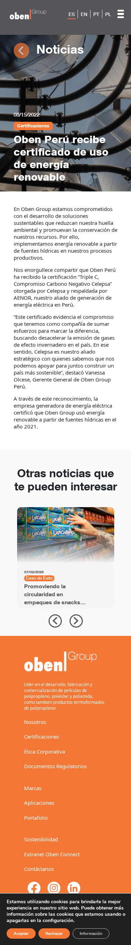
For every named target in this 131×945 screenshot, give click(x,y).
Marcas (33, 788)
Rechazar (54, 933)
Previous (55, 621)
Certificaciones (41, 736)
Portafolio (36, 817)
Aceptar (21, 933)
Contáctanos (39, 868)
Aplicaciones (39, 802)
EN (84, 14)
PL (108, 14)
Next (76, 621)
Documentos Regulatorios (55, 766)
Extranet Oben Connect (52, 854)
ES (71, 14)
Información (91, 933)
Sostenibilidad (41, 839)
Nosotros (35, 721)
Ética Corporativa (44, 751)
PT (96, 14)
